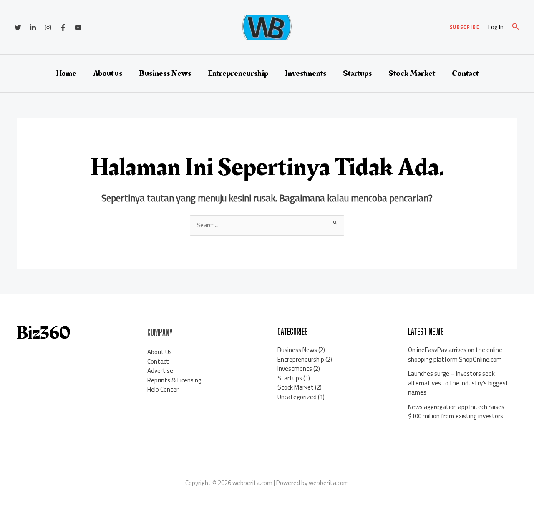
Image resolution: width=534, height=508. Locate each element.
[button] (465, 27)
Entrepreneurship (238, 73)
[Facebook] (63, 27)
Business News (165, 73)
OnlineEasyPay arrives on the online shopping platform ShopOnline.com (455, 354)
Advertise (160, 371)
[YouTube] (78, 27)
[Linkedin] (33, 27)
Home (66, 73)
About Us (159, 352)
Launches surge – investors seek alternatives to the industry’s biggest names (458, 382)
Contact (465, 73)
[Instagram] (48, 27)
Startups (357, 73)
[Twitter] (18, 27)
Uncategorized (297, 397)
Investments (305, 73)
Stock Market (411, 73)
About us (107, 73)
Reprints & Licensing (174, 380)
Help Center (163, 389)
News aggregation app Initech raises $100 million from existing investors (456, 411)
